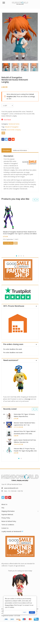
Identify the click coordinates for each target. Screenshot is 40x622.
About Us (4, 504)
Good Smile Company (14, 130)
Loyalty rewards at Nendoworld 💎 (12, 531)
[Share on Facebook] (2, 139)
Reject (24, 612)
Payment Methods (7, 514)
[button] (37, 70)
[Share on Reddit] (13, 139)
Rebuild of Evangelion (11, 127)
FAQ (2, 508)
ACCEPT (31, 612)
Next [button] (35, 36)
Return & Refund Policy (8, 521)
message (27, 399)
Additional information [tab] (20, 150)
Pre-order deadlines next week (12, 352)
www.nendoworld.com (11, 488)
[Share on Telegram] (6, 139)
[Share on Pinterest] (9, 139)
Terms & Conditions (7, 525)
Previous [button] (4, 36)
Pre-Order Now (8, 243)
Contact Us (4, 528)
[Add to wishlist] (3, 133)
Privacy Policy (5, 518)
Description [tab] (6, 150)
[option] (20, 37)
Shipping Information (8, 511)
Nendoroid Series (14, 124)
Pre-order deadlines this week (12, 349)
